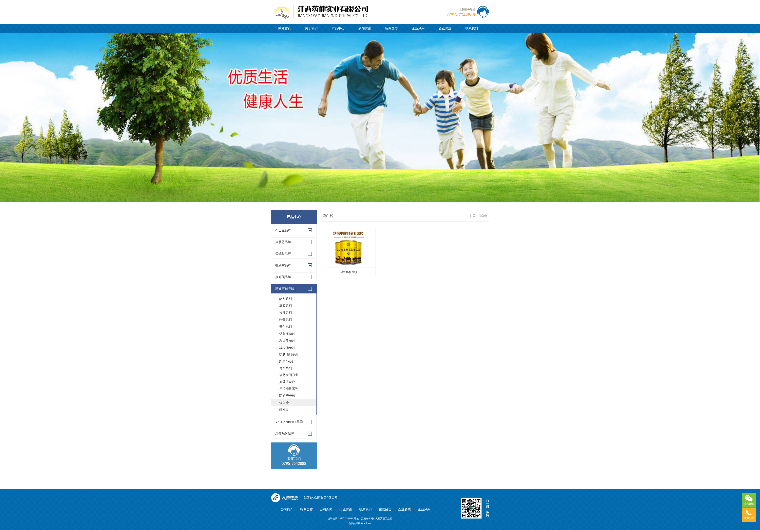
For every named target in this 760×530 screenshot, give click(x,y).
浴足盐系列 (287, 340)
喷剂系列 (285, 299)
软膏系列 (285, 319)
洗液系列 (285, 312)
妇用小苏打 (287, 361)
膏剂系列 (285, 368)
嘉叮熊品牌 (283, 277)
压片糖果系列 (288, 388)
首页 (472, 215)
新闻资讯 (364, 28)
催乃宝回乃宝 (288, 375)
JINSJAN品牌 (284, 433)
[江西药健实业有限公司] (320, 9)
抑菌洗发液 (287, 382)
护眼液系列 (287, 333)
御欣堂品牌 (283, 265)
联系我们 (471, 28)
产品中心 (338, 28)
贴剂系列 (285, 326)
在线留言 (385, 509)
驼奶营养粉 (287, 395)
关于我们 (311, 28)
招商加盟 (391, 28)
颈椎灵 (284, 409)
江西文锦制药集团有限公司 (320, 497)
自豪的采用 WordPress (360, 523)
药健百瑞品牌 (284, 288)
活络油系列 (287, 347)
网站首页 (284, 28)
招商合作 (306, 509)
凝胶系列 (285, 305)
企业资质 (445, 28)
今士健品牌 (283, 230)
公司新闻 (326, 509)
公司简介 (287, 509)
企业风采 (418, 28)
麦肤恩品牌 (283, 242)
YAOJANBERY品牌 (289, 421)
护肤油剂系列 (288, 354)
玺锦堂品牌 (283, 253)
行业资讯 (345, 509)
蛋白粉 (284, 402)
